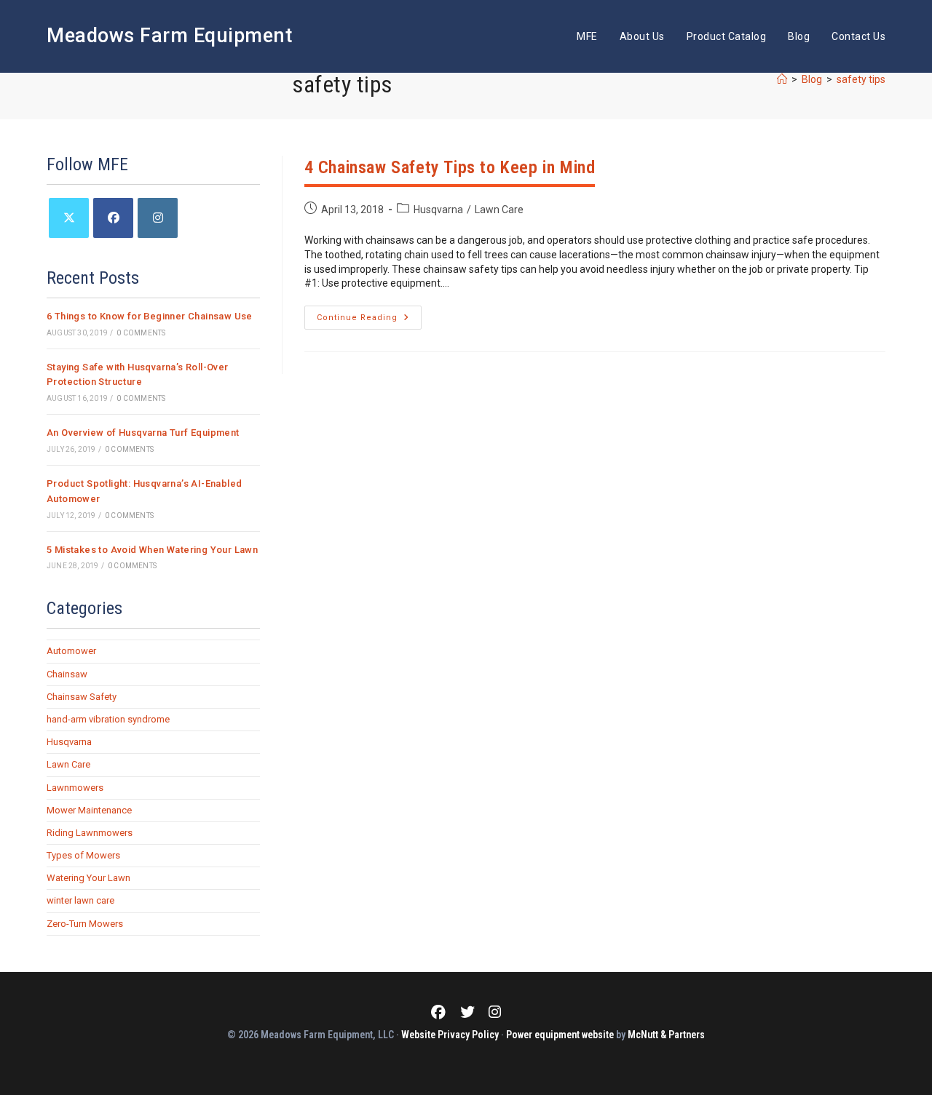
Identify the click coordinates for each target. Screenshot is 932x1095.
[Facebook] (113, 218)
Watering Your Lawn (88, 877)
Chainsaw (67, 674)
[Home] (782, 79)
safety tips (861, 79)
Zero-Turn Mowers (85, 923)
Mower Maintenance (89, 810)
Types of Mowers (83, 855)
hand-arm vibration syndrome (108, 719)
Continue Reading (369, 321)
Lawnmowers (75, 787)
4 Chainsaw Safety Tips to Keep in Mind (450, 167)
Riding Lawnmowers (90, 832)
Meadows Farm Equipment (169, 35)
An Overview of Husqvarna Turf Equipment (143, 432)
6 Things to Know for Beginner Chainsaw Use (150, 316)
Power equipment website (560, 1034)
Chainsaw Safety (81, 696)
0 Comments (140, 333)
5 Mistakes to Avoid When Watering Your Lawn (152, 549)
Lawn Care (499, 209)
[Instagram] (158, 218)
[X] (69, 218)
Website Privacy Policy (450, 1034)
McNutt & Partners (666, 1034)
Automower (71, 650)
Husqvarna (438, 209)
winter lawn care (80, 900)
